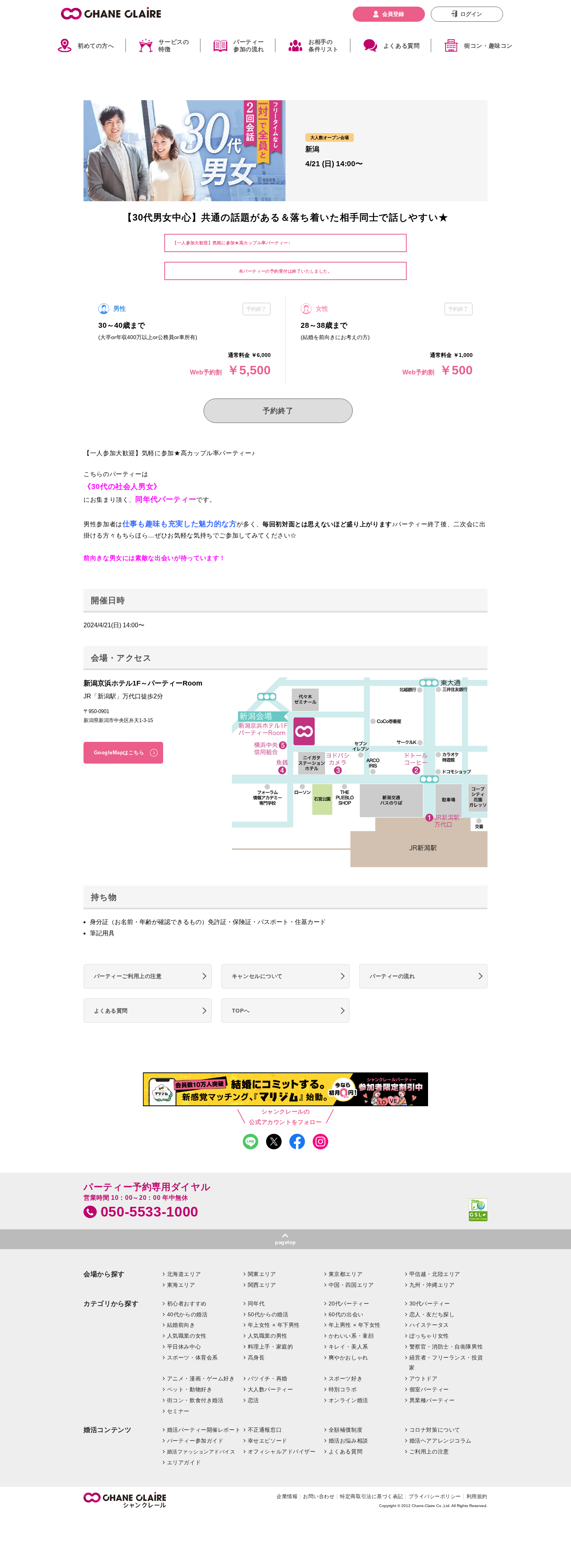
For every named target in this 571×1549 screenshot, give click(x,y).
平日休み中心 (184, 1347)
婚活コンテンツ (108, 1430)
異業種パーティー (432, 1400)
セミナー (178, 1411)
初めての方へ (96, 45)
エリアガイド (184, 1462)
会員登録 (393, 14)
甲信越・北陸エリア (434, 1274)
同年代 (256, 1303)
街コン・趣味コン (488, 45)
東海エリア (181, 1285)
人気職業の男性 (267, 1336)
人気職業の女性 (187, 1336)
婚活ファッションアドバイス (201, 1452)
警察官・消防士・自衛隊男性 (446, 1347)
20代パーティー (349, 1303)
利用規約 (477, 1496)
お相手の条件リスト (323, 45)
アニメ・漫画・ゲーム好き (201, 1378)
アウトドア (423, 1378)
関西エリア (262, 1285)
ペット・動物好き (189, 1389)
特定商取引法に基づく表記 (371, 1496)
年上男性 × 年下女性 (355, 1325)
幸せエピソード (267, 1441)
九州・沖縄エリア (432, 1285)
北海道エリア (184, 1274)
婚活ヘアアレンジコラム (440, 1441)
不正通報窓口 (265, 1430)
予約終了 (278, 411)
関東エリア (262, 1274)
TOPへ (240, 1011)
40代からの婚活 (187, 1314)
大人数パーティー (270, 1389)
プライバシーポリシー (435, 1496)
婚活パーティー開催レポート (204, 1430)
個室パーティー (429, 1389)
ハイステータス (429, 1325)
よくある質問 (401, 45)
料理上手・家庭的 (270, 1347)
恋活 (253, 1400)
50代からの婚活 (268, 1314)
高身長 (256, 1357)
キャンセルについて (257, 976)
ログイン (471, 14)
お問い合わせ (318, 1496)
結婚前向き (181, 1325)
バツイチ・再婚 (267, 1378)
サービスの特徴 (173, 45)
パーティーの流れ (392, 976)
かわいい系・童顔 (351, 1336)
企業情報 (287, 1496)
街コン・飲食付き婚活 (195, 1400)
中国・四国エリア (351, 1285)
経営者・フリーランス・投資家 (446, 1362)
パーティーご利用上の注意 (128, 976)
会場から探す (104, 1274)
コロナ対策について (434, 1430)
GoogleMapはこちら (119, 752)
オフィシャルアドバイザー (282, 1451)
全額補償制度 (345, 1430)
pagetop (285, 1242)
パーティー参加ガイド (195, 1441)
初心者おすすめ (187, 1303)
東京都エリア (345, 1274)
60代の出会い (346, 1314)
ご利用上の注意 (429, 1451)
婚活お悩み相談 (348, 1441)
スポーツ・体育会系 (192, 1357)
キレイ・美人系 (348, 1347)
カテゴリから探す (111, 1303)
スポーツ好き (345, 1378)
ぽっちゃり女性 (429, 1336)
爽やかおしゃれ (348, 1357)
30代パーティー (429, 1303)
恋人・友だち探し (432, 1314)
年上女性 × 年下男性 (274, 1325)
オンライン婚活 (348, 1400)
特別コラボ (343, 1389)
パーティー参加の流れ (248, 45)
